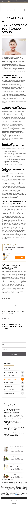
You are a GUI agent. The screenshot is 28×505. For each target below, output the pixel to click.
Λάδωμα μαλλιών (13, 382)
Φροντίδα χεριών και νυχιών (13, 372)
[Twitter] (6, 298)
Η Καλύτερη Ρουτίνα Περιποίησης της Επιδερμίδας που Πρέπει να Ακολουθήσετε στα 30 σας (14, 428)
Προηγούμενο (16, 305)
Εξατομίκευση (14, 503)
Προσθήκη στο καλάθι (17, 451)
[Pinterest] (4, 298)
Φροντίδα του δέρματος (13, 379)
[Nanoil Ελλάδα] (14, 1)
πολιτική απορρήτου (7, 479)
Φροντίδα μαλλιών (13, 389)
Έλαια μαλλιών (13, 386)
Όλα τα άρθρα (7, 368)
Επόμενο (23, 305)
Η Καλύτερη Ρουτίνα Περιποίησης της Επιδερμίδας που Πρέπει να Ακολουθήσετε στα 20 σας (14, 434)
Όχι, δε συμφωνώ (14, 500)
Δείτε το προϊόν (20, 257)
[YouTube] (9, 298)
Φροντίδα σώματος (13, 375)
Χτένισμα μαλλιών (13, 393)
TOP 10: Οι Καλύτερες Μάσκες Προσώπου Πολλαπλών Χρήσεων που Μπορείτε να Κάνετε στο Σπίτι (14, 411)
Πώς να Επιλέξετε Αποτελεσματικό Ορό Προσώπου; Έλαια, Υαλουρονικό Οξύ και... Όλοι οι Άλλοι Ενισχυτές (13, 417)
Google (15, 494)
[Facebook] (2, 298)
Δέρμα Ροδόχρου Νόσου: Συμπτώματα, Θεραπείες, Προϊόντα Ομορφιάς (13, 423)
